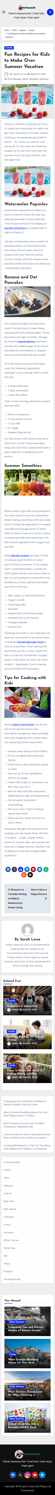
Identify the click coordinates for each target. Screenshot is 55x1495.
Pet (6, 1255)
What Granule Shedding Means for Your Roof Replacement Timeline (23, 1362)
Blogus (44, 1486)
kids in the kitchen (23, 724)
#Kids (25, 79)
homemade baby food (30, 641)
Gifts (6, 1177)
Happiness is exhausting (22, 1006)
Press (7, 1263)
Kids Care (9, 1201)
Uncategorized (12, 1279)
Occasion (9, 1232)
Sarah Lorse (19, 74)
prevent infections (15, 228)
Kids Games (10, 1209)
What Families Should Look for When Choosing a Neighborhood (25, 1395)
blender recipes (20, 555)
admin (15, 1009)
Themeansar (27, 1490)
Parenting (9, 1248)
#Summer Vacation (39, 79)
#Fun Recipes (14, 79)
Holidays (8, 1185)
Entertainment (12, 1162)
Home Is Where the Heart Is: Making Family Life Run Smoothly (25, 1073)
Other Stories (11, 1240)
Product (8, 1271)
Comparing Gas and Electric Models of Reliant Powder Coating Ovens (26, 1330)
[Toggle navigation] (3, 12)
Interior (8, 1193)
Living (7, 1224)
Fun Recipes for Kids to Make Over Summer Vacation (27, 60)
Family (9, 48)
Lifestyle (9, 1216)
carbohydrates (26, 341)
